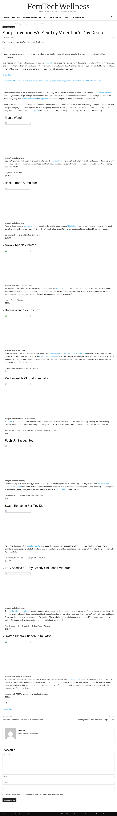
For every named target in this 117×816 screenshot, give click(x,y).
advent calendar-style (48, 356)
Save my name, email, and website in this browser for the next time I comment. (34, 795)
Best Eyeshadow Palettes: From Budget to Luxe (96, 720)
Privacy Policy (65, 814)
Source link (7, 709)
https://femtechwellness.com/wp (28, 733)
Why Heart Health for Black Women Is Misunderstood (23, 720)
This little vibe (73, 226)
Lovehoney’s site (33, 110)
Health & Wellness (52, 17)
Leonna (21, 730)
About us (98, 814)
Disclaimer (75, 814)
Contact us (106, 814)
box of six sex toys (34, 546)
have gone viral (30, 226)
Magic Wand (57, 161)
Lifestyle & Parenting (74, 17)
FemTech (16, 17)
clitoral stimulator (74, 679)
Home (6, 17)
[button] (111, 18)
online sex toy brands (102, 93)
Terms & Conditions (87, 814)
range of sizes (62, 490)
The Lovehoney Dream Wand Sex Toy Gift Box (67, 353)
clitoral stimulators (29, 99)
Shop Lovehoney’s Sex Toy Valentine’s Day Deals (53, 32)
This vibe (8, 421)
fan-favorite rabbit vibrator (19, 611)
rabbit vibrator (62, 288)
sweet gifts (48, 63)
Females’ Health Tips (32, 17)
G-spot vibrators (46, 99)
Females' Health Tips (15, 24)
